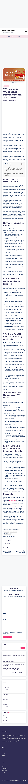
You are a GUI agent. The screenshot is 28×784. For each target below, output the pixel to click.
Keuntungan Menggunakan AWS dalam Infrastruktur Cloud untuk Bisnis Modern (12, 669)
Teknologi (5, 717)
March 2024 (5, 694)
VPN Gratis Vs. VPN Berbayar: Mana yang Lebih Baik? (13, 170)
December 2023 (6, 701)
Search (5, 644)
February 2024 (6, 697)
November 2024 (6, 687)
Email (4, 619)
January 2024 (5, 699)
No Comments (19, 100)
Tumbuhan (5, 720)
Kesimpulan (7, 175)
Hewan (4, 715)
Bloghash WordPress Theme (14, 781)
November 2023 (6, 704)
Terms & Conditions (6, 773)
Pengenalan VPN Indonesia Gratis (11, 165)
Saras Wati (8, 540)
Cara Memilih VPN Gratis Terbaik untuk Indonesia (13, 168)
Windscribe (7, 465)
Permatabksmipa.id (9, 30)
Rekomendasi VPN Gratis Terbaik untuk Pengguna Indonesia (14, 174)
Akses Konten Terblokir (7, 529)
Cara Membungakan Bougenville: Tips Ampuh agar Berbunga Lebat (14, 656)
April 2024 (5, 692)
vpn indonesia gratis (13, 531)
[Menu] (25, 31)
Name (4, 613)
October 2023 (5, 706)
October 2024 (5, 689)
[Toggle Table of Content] (22, 164)
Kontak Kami (4, 770)
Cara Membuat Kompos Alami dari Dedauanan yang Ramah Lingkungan (13, 660)
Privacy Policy (4, 768)
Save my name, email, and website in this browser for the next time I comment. (13, 633)
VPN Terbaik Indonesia (7, 533)
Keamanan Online (15, 529)
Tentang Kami (4, 772)
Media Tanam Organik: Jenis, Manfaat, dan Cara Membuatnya (13, 665)
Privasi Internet (6, 531)
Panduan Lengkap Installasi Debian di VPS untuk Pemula (13, 673)
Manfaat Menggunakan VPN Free (11, 167)
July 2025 (5, 684)
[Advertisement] (14, 14)
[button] (7, 543)
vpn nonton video (12, 500)
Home (2, 36)
